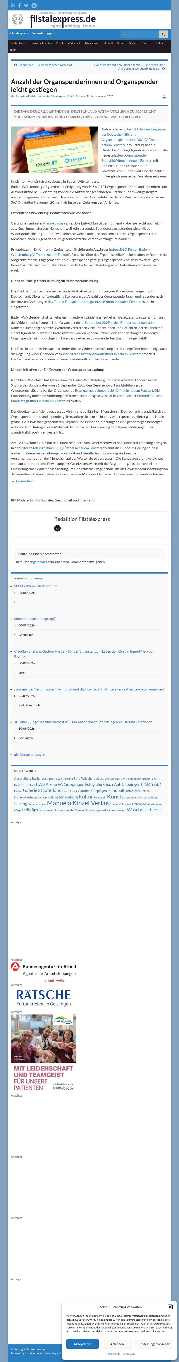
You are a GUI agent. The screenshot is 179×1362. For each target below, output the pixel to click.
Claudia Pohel (149, 778)
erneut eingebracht (114, 390)
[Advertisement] (43, 890)
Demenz (19, 784)
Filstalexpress (19, 33)
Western (121, 810)
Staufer (79, 810)
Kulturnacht (100, 797)
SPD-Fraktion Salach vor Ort (35, 586)
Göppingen (99, 791)
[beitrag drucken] (164, 97)
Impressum (128, 1353)
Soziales (133, 43)
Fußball (18, 791)
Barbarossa (40, 778)
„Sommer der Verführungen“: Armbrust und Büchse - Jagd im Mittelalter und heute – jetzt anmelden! (89, 689)
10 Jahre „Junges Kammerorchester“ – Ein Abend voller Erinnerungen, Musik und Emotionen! (83, 722)
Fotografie (93, 784)
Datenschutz (113, 1353)
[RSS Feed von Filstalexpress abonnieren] (13, 5)
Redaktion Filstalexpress (30, 96)
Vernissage (93, 810)
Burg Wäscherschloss (89, 778)
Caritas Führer (112, 778)
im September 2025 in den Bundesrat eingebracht (118, 322)
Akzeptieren (82, 1344)
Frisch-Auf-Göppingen (121, 784)
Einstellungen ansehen (154, 1344)
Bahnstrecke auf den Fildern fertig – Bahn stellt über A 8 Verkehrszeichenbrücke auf (129, 66)
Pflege (17, 810)
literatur (32, 804)
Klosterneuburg (64, 797)
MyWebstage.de (52, 1353)
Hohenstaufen (24, 797)
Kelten (38, 797)
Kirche (46, 797)
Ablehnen (117, 1344)
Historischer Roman (137, 791)
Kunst (114, 796)
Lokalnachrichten (42, 43)
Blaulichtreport (19, 43)
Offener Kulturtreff (120, 804)
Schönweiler (46, 810)
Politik (60, 43)
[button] (170, 1307)
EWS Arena (46, 784)
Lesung (20, 803)
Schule (121, 43)
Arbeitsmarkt (92, 43)
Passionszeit (155, 804)
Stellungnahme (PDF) (61, 448)
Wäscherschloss (144, 809)
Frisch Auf (151, 784)
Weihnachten (109, 810)
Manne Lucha (53, 223)
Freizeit (147, 43)
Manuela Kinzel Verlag (78, 803)
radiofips (30, 809)
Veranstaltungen (43, 33)
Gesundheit (25, 481)
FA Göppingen (71, 784)
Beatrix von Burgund (61, 778)
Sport (13, 49)
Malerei (42, 804)
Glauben (84, 790)
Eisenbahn (29, 784)
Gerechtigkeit (69, 791)
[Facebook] (19, 5)
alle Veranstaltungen (29, 754)
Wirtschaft (74, 43)
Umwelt (108, 43)
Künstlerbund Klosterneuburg (139, 797)
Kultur (159, 43)
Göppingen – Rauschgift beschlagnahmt (45, 65)
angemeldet (38, 562)
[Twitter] (26, 5)
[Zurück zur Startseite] (89, 19)
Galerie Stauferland (42, 790)
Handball (115, 790)
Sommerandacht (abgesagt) (34, 618)
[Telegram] (34, 5)
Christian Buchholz (131, 778)
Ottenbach (140, 804)
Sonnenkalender (64, 810)
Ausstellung (22, 778)
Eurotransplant (104, 354)
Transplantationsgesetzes (98, 301)
